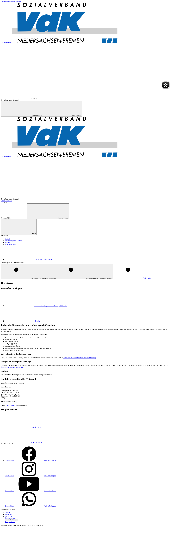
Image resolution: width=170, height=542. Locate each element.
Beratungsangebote (11, 244)
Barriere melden (10, 518)
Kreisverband (43, 259)
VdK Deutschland (6, 201)
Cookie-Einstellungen (12, 520)
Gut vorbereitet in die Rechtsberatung (79, 358)
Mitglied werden (36, 427)
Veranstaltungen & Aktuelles (13, 240)
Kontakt (37, 321)
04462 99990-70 (11, 405)
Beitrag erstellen (10, 522)
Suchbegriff (4, 218)
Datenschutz (8, 516)
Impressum (8, 514)
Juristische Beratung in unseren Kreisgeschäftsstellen (51, 306)
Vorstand (7, 242)
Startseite (7, 239)
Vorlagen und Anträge (12, 367)
